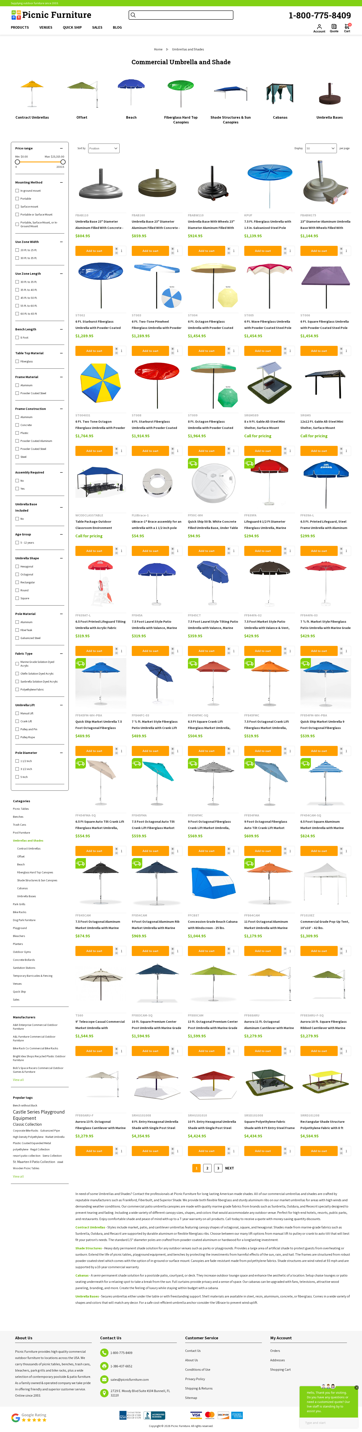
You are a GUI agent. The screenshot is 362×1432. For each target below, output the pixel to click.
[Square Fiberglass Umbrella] (325, 283)
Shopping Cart (280, 1369)
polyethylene (20, 1149)
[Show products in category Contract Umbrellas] (32, 93)
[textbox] (185, 15)
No (22, 480)
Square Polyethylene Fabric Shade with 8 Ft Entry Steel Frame (269, 1124)
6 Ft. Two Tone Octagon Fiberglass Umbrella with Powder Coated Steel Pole (100, 427)
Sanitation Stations (24, 968)
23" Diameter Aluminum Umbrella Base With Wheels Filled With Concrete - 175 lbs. (325, 227)
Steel (23, 457)
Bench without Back (25, 1105)
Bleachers (19, 936)
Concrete (26, 425)
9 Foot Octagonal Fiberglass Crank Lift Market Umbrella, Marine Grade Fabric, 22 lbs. (209, 827)
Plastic (24, 433)
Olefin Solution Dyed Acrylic (37, 673)
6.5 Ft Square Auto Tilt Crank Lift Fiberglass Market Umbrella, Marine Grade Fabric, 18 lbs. (99, 827)
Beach (131, 117)
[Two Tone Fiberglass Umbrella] (157, 283)
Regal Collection (40, 1149)
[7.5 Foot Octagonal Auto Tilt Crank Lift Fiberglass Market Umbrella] (157, 783)
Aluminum (26, 385)
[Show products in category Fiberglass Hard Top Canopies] (181, 93)
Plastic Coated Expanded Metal (32, 1143)
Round (24, 590)
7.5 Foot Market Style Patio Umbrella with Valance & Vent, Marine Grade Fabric (267, 627)
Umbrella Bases (330, 117)
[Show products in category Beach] (131, 93)
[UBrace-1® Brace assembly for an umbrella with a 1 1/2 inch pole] (157, 483)
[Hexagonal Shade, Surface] (213, 1083)
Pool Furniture (21, 832)
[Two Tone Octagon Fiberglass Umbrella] (100, 383)
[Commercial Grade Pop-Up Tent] (325, 883)
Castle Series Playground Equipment (39, 1115)
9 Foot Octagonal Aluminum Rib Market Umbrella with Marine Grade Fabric (156, 927)
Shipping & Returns (199, 1388)
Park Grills (19, 904)
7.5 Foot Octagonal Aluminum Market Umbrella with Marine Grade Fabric (97, 927)
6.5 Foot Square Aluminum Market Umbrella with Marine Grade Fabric (322, 827)
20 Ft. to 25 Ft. (29, 250)
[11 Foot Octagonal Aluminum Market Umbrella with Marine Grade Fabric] (269, 883)
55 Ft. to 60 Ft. (29, 306)
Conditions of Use (197, 1369)
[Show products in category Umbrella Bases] (329, 93)
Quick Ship (19, 991)
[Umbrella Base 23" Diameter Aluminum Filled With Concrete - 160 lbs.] (157, 183)
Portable (26, 198)
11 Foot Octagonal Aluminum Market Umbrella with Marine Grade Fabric (266, 927)
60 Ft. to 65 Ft (29, 314)
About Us (191, 1360)
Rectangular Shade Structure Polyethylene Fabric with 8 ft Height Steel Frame (322, 1127)
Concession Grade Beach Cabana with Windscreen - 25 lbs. (213, 924)
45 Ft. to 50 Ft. (29, 298)
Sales (16, 999)
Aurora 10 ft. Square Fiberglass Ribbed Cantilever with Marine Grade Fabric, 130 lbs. (323, 1027)
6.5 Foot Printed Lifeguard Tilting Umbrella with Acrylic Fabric (100, 624)
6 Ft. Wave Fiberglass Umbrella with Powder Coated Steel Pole (267, 324)
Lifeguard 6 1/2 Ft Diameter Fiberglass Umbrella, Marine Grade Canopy (265, 527)
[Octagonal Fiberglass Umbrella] (213, 283)
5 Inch (24, 777)
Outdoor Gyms (22, 952)
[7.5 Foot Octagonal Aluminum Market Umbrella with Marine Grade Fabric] (100, 883)
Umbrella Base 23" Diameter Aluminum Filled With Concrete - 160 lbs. (156, 227)
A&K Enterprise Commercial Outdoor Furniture (35, 1026)
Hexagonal (27, 566)
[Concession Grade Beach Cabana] (213, 883)
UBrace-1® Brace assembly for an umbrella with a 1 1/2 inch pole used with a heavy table (156, 527)
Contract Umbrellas (32, 117)
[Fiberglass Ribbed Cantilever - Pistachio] (325, 983)
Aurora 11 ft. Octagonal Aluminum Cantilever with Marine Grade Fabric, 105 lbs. (269, 1027)
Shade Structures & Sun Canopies (231, 119)
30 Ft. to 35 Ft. (29, 258)
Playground (20, 928)
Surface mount (29, 206)
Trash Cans (19, 824)
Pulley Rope (28, 737)
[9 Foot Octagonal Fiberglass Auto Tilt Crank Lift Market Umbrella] (269, 783)
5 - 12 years (27, 542)
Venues (17, 983)
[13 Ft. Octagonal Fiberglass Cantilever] (100, 1083)
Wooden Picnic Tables (26, 1168)
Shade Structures (88, 1248)
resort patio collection (26, 1155)
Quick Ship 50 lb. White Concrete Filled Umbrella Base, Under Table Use (213, 527)
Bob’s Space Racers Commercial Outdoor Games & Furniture (38, 1070)
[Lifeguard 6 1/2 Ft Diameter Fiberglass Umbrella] (269, 483)
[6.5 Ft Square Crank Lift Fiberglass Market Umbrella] (213, 683)
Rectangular (28, 582)
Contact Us (193, 1351)
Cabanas (280, 117)
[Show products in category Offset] (82, 93)
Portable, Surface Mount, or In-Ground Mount (39, 224)
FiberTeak (26, 630)
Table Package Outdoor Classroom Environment (93, 524)
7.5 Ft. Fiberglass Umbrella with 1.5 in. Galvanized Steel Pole (267, 224)
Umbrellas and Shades (28, 840)
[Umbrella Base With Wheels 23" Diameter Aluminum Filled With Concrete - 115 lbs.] (213, 183)
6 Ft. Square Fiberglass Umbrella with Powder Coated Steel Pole (324, 324)
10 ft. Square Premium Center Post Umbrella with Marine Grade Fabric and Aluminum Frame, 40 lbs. (156, 1031)
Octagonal (27, 574)
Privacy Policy (195, 1379)
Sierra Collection (52, 1155)
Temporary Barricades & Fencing (32, 976)
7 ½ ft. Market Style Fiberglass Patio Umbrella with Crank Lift (155, 724)
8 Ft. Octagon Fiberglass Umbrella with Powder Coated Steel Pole (210, 427)
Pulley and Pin (29, 729)
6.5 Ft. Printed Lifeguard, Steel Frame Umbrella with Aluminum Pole (323, 527)
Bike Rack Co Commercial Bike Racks (35, 1048)
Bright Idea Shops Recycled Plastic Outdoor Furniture (39, 1058)
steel (60, 1162)
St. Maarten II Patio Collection (34, 1162)
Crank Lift (26, 721)
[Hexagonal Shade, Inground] (157, 1083)
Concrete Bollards (24, 960)
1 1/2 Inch (26, 761)
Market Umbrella (55, 1137)
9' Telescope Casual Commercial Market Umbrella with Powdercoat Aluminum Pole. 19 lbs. (100, 1031)
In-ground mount (31, 190)
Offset (81, 117)
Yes (23, 488)
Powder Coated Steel (33, 393)
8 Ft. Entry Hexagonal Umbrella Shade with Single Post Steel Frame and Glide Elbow (155, 1127)
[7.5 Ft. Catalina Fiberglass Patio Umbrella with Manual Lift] (269, 583)
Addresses (277, 1360)
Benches (18, 817)
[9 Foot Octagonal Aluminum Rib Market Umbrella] (157, 883)
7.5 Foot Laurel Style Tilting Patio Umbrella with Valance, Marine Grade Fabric (213, 627)
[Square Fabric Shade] (269, 1083)
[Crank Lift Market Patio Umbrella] (157, 683)
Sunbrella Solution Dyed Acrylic (39, 681)
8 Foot (24, 337)
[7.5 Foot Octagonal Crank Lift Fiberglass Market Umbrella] (269, 683)
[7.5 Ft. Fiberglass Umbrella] (269, 183)
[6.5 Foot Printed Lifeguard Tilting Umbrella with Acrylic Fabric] (100, 583)
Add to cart (94, 251)
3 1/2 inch (26, 769)
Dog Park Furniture (24, 920)
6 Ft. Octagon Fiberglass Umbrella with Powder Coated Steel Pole (210, 327)
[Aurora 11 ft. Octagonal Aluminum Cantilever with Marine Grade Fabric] (269, 983)
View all (18, 1080)
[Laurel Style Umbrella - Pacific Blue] (157, 583)
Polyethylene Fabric (32, 689)
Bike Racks (19, 912)
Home (158, 49)
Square (25, 598)
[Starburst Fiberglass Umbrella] (100, 283)
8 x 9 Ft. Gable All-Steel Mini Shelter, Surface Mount (264, 424)
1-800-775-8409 (320, 15)
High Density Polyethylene (28, 1137)
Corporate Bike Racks (25, 1130)
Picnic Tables (21, 809)
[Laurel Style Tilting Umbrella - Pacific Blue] (213, 583)
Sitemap (191, 1398)
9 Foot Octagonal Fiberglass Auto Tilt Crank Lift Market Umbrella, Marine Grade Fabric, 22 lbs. (269, 831)
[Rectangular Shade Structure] (325, 1083)
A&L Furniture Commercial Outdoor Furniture (34, 1038)
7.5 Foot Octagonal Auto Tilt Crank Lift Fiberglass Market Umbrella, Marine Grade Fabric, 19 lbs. (157, 831)
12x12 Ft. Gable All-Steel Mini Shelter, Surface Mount (321, 424)
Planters (18, 944)
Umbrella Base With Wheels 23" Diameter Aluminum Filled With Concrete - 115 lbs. (211, 227)
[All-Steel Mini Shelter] (269, 383)
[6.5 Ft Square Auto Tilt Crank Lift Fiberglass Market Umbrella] (100, 783)
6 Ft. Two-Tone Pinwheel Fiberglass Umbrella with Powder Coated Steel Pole (156, 327)
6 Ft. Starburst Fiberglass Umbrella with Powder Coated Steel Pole (98, 327)
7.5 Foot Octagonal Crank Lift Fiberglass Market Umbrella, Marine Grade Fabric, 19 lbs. (266, 727)
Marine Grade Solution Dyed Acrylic (37, 663)
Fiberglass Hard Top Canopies (181, 119)
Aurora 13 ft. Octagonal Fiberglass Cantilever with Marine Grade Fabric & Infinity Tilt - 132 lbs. (100, 1131)
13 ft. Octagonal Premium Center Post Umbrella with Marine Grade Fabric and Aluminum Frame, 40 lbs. (213, 1031)
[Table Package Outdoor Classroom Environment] (100, 483)
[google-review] (29, 1420)
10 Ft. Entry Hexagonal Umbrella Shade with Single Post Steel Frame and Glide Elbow (212, 1127)
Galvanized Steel (30, 638)
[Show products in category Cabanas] (280, 93)
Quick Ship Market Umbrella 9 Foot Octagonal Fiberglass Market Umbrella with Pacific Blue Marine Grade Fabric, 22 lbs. (325, 731)
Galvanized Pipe (50, 1130)
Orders (275, 1351)
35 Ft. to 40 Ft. (29, 290)
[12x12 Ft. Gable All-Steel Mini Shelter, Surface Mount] (325, 383)
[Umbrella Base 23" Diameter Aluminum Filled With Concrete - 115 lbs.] (100, 183)
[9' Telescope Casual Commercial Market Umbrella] (100, 983)
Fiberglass (27, 361)
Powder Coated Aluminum (36, 441)
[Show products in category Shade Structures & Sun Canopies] (230, 93)
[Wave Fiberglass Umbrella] (269, 283)
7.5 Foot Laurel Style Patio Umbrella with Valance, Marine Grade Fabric (154, 627)
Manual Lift (27, 713)
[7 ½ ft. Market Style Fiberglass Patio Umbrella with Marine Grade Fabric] (325, 583)
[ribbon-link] (193, 463)
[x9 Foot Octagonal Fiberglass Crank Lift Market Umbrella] (213, 783)
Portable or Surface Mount (36, 214)
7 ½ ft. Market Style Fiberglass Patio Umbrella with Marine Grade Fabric (325, 627)
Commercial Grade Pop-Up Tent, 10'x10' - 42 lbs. (324, 924)
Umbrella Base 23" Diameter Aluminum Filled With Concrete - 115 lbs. (99, 227)
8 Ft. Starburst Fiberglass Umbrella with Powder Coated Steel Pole (154, 427)
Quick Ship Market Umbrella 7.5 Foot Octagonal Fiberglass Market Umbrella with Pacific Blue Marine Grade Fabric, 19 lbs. (100, 731)
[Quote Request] (334, 28)
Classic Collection (27, 1124)
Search (133, 15)
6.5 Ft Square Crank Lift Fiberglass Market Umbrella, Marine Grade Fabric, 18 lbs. (209, 727)
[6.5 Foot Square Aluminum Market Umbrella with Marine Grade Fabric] (325, 783)
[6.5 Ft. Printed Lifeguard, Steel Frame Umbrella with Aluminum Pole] (325, 483)
